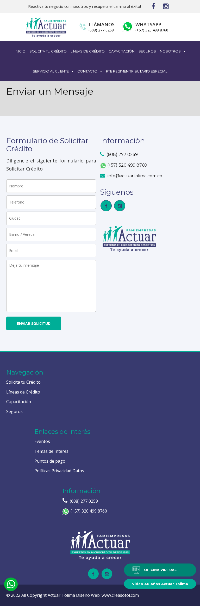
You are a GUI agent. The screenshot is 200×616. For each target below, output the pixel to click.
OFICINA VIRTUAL (160, 569)
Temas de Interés (51, 451)
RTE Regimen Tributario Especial (136, 71)
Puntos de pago (49, 461)
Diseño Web (88, 595)
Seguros (147, 51)
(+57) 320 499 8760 (151, 30)
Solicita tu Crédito (48, 51)
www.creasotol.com (120, 595)
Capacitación (122, 51)
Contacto (87, 71)
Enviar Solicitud (34, 323)
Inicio (20, 51)
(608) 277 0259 (101, 30)
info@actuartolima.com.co (134, 175)
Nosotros (171, 51)
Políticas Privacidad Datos (59, 471)
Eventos (42, 441)
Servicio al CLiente (51, 71)
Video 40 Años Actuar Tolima (160, 584)
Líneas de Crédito (88, 51)
